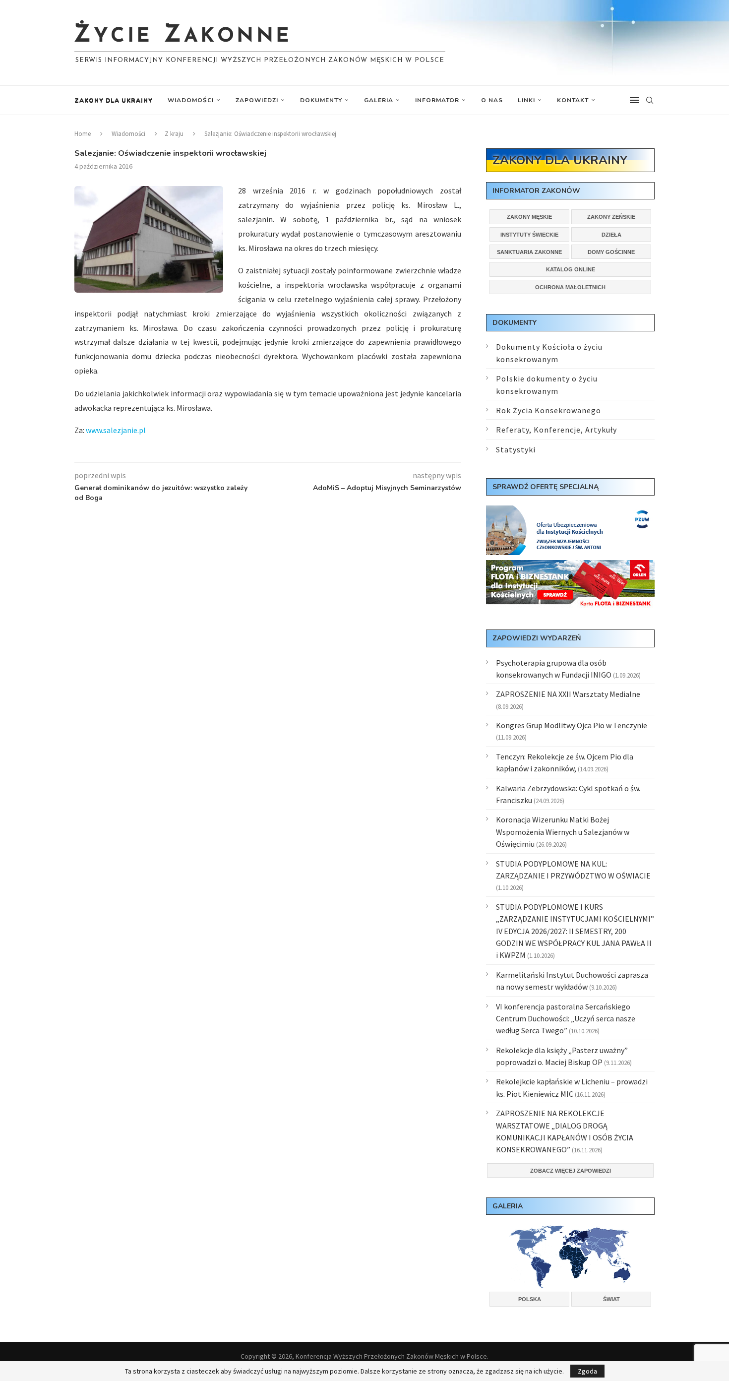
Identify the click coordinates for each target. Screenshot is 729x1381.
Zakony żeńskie (611, 217)
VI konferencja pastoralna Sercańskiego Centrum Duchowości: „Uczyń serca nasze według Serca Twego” (565, 1019)
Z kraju (174, 133)
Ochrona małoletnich (570, 287)
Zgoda (587, 1371)
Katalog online (570, 269)
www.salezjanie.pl (116, 430)
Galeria (378, 100)
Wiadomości (191, 100)
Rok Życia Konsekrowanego (548, 410)
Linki (526, 100)
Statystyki (516, 449)
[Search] (650, 100)
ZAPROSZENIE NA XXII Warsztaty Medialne (568, 694)
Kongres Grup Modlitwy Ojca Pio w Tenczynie (571, 725)
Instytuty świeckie (529, 235)
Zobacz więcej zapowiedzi (570, 1171)
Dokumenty (321, 100)
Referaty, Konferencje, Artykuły (556, 430)
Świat (611, 1299)
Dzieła (611, 235)
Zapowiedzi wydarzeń (536, 638)
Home (82, 133)
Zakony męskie (529, 217)
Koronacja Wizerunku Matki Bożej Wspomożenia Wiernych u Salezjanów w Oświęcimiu (562, 832)
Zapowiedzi (257, 100)
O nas (492, 100)
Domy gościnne (611, 252)
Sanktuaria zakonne (529, 252)
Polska (529, 1299)
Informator (437, 100)
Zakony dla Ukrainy (113, 100)
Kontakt (573, 100)
